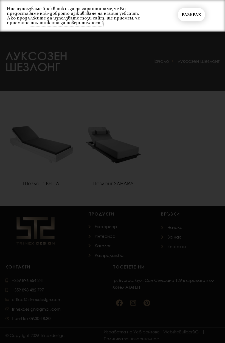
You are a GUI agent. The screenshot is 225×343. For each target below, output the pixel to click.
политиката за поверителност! (66, 22)
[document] (112, 171)
